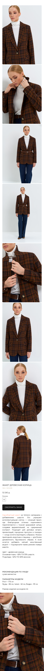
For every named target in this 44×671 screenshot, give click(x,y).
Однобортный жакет (11, 515)
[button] (13, 507)
